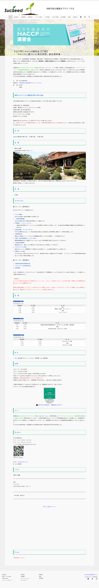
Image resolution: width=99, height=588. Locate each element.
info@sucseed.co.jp (23, 461)
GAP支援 (47, 17)
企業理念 (23, 17)
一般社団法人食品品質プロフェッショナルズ (30, 82)
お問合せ (75, 17)
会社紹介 (16, 17)
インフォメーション (25, 578)
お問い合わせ (5, 578)
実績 (69, 17)
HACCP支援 (55, 17)
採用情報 (41, 578)
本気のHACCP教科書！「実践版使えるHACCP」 (50, 405)
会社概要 (63, 17)
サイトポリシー (24, 580)
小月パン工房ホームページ (49, 506)
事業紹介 (30, 17)
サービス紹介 (38, 17)
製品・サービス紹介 (6, 576)
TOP (10, 17)
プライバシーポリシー (7, 580)
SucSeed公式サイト (91, 574)
